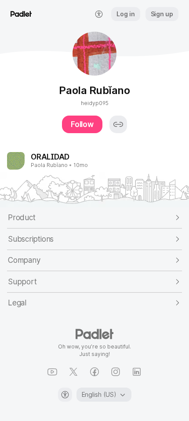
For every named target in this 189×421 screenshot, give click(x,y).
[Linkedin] (136, 372)
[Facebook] (94, 372)
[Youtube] (52, 372)
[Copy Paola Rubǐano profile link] (118, 124)
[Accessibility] (65, 395)
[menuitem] (99, 14)
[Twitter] (73, 372)
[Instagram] (115, 372)
